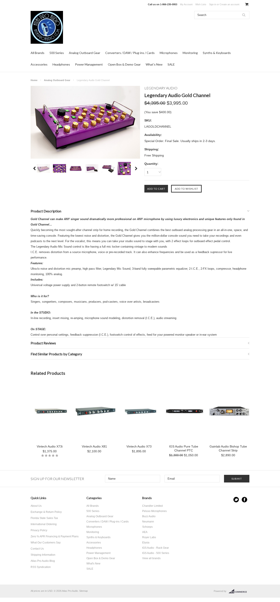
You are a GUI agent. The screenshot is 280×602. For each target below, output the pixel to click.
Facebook (244, 499)
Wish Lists (200, 4)
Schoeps (147, 526)
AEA (144, 532)
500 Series (56, 53)
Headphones (61, 64)
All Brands (37, 53)
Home (34, 80)
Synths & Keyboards (217, 53)
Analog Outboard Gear (84, 53)
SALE (171, 64)
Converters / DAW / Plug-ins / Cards (130, 53)
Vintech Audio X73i (50, 446)
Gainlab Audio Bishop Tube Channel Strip (228, 448)
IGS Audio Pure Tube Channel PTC (183, 448)
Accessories (39, 64)
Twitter (236, 499)
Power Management (89, 64)
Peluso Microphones (154, 511)
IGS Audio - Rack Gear (155, 547)
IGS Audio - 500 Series (155, 553)
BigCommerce (239, 591)
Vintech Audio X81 (94, 446)
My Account (186, 4)
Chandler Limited (152, 505)
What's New (154, 64)
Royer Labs (149, 537)
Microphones (169, 53)
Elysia (145, 542)
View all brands (151, 558)
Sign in (212, 4)
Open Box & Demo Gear (124, 64)
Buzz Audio (149, 516)
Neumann (148, 521)
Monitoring (190, 53)
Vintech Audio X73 (139, 446)
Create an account (229, 4)
